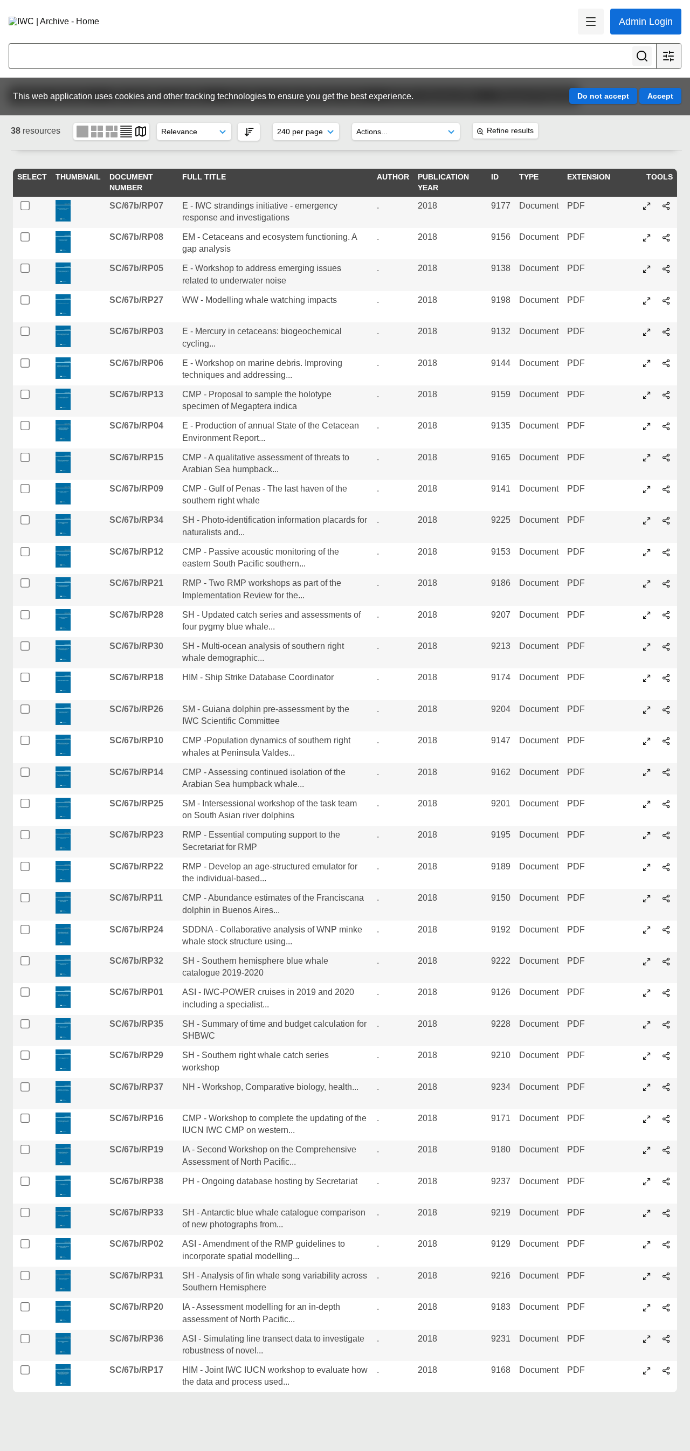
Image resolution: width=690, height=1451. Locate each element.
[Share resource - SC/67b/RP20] (666, 1307)
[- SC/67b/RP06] (646, 363)
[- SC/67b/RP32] (646, 961)
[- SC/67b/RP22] (646, 867)
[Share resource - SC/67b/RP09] (666, 489)
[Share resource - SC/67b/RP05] (666, 269)
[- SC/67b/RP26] (646, 710)
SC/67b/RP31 (136, 1275)
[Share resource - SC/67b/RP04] (666, 426)
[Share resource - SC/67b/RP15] (666, 457)
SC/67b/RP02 (136, 1243)
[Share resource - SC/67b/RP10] (666, 741)
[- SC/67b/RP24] (646, 929)
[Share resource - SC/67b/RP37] (666, 1087)
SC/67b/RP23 (136, 834)
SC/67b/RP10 (136, 740)
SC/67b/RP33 (136, 1212)
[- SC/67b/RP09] (646, 489)
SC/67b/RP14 (136, 772)
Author (393, 176)
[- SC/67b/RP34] (646, 520)
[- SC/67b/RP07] (646, 206)
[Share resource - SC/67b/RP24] (666, 929)
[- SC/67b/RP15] (646, 457)
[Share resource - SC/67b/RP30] (666, 646)
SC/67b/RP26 (136, 709)
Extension (588, 176)
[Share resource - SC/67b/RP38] (666, 1181)
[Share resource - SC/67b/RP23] (666, 835)
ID (495, 176)
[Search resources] (642, 56)
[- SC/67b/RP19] (646, 1150)
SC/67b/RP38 (136, 1181)
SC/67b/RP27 (136, 300)
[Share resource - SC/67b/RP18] (666, 678)
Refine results (510, 130)
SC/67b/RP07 (136, 205)
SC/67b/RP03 (136, 331)
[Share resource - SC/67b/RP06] (666, 363)
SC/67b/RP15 (136, 457)
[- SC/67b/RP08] (646, 237)
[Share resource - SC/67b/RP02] (666, 1244)
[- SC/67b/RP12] (646, 552)
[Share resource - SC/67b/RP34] (666, 520)
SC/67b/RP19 (136, 1149)
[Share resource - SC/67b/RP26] (666, 710)
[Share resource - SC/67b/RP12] (666, 552)
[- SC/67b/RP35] (646, 1024)
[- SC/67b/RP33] (646, 1213)
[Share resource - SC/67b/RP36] (666, 1339)
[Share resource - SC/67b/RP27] (666, 300)
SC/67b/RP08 (136, 236)
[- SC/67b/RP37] (646, 1087)
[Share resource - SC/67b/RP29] (666, 1056)
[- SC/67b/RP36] (646, 1339)
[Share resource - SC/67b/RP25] (666, 804)
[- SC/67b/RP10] (646, 741)
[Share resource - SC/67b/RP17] (666, 1370)
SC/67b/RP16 (136, 1118)
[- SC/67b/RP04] (646, 426)
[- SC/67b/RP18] (646, 678)
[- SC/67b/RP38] (646, 1181)
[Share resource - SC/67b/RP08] (666, 237)
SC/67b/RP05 (136, 268)
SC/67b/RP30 (136, 646)
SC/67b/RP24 (136, 929)
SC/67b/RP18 (136, 677)
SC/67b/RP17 (136, 1369)
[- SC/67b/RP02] (646, 1244)
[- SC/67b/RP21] (646, 583)
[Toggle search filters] (668, 56)
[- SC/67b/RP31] (646, 1276)
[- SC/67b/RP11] (646, 898)
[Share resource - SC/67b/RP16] (666, 1119)
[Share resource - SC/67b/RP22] (666, 867)
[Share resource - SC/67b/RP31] (666, 1276)
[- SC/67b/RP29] (646, 1056)
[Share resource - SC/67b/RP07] (666, 206)
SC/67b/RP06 (136, 363)
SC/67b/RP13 (136, 394)
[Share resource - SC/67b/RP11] (666, 898)
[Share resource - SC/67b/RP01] (666, 993)
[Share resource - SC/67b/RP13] (666, 395)
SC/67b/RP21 (136, 583)
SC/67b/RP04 (136, 425)
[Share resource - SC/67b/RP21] (666, 583)
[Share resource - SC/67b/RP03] (666, 332)
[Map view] (140, 131)
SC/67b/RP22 (136, 866)
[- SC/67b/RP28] (646, 615)
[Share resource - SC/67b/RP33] (666, 1213)
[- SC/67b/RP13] (646, 395)
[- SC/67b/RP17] (646, 1370)
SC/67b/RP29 (136, 1055)
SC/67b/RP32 (136, 960)
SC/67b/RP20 (136, 1306)
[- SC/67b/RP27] (646, 300)
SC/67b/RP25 (136, 803)
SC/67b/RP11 (136, 897)
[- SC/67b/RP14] (646, 772)
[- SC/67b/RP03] (646, 332)
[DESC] (249, 132)
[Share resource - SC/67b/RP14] (666, 772)
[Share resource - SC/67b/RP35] (666, 1024)
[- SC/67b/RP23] (646, 835)
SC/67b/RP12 (136, 551)
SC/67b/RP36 (136, 1338)
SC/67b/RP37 (136, 1086)
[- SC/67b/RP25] (646, 804)
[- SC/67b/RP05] (646, 269)
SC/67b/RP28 (136, 614)
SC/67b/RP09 (136, 488)
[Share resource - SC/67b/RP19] (666, 1150)
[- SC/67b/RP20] (646, 1307)
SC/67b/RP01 (136, 992)
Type (529, 176)
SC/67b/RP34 (136, 519)
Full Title (204, 176)
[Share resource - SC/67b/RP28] (666, 615)
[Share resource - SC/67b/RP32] (666, 961)
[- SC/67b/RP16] (646, 1119)
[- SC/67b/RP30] (646, 646)
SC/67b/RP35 (136, 1023)
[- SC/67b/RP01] (646, 993)
